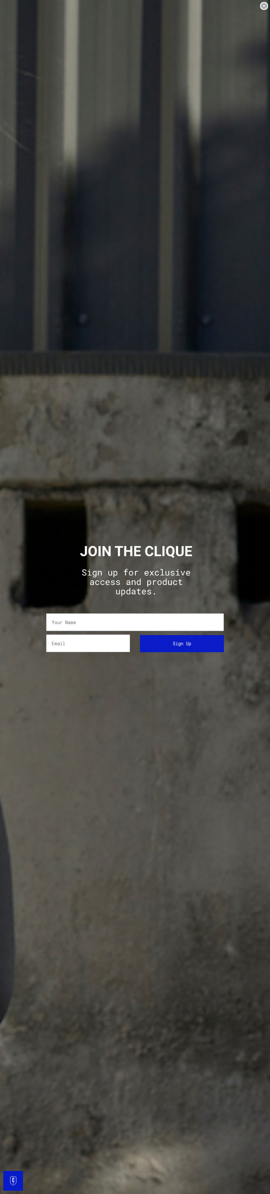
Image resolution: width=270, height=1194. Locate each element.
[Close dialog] (264, 6)
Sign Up (182, 643)
